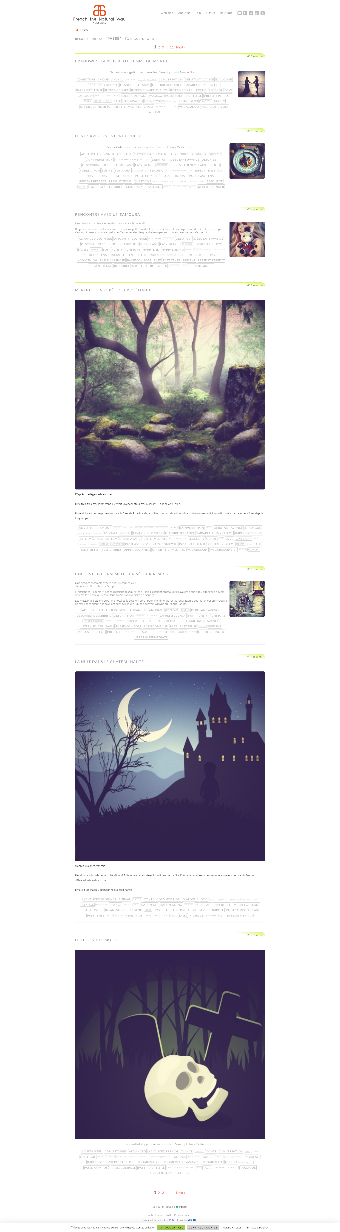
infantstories (147, 255)
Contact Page (155, 1215)
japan (164, 255)
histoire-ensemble (176, 170)
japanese (172, 255)
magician (93, 544)
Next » (181, 47)
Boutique (226, 12)
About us (184, 12)
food (216, 165)
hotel (109, 621)
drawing (141, 615)
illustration (120, 621)
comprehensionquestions (132, 159)
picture (203, 626)
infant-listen (122, 255)
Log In (169, 72)
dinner (111, 1157)
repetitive (153, 915)
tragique (196, 915)
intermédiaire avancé (149, 90)
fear (255, 899)
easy (129, 165)
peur (109, 915)
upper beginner (93, 106)
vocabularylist (215, 106)
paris (110, 626)
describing (91, 165)
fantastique (235, 899)
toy (184, 266)
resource (215, 181)
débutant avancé (200, 79)
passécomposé (161, 95)
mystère (100, 96)
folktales (102, 904)
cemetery (199, 1151)
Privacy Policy (182, 1215)
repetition (135, 915)
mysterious (113, 96)
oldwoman (128, 176)
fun (97, 170)
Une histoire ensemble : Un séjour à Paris (121, 574)
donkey (145, 244)
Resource (257, 56)
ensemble (162, 165)
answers (140, 154)
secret (98, 101)
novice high (164, 910)
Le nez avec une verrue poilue (109, 136)
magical (83, 544)
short (93, 186)
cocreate (215, 154)
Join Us (195, 72)
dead (247, 1151)
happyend (151, 249)
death (255, 1151)
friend (96, 249)
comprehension (100, 159)
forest (86, 170)
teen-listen (90, 549)
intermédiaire (117, 90)
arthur (117, 528)
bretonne (152, 79)
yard (251, 915)
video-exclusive (166, 106)
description (113, 165)
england (98, 533)
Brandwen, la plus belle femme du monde (121, 61)
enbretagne (96, 85)
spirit (174, 915)
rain (134, 632)
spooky (107, 101)
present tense (120, 181)
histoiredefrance (167, 84)
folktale (111, 84)
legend (201, 90)
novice (93, 176)
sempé (160, 632)
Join (198, 12)
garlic (136, 170)
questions (143, 181)
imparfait (192, 84)
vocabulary (189, 106)
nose (220, 170)
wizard (242, 549)
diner (101, 1157)
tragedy (206, 101)
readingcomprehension (191, 181)
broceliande (162, 528)
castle (174, 527)
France (126, 84)
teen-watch (133, 101)
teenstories (155, 101)
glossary (142, 84)
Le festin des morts (97, 940)
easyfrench (145, 165)
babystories (179, 154)
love (229, 90)
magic (257, 538)
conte (149, 899)
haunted (189, 905)
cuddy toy (169, 238)
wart (147, 191)
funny (107, 170)
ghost (127, 904)
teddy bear (174, 266)
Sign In (210, 12)
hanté (136, 905)
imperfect (211, 84)
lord (221, 539)
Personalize (232, 1227)
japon (182, 255)
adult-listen (93, 610)
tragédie (218, 1167)
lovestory (86, 95)
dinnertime (122, 1157)
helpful (198, 249)
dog (204, 899)
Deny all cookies (203, 1227)
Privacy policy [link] (258, 1227)
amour (103, 79)
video (148, 106)
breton (142, 79)
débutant (160, 159)
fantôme (246, 899)
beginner (199, 154)
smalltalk (154, 186)
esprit (213, 899)
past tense (194, 95)
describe (209, 159)
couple (185, 610)
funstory (123, 170)
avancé (186, 1151)
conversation (171, 79)
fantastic (222, 899)
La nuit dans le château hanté (109, 661)
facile (203, 165)
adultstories (116, 610)
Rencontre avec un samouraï (108, 214)
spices (186, 187)
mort (242, 1162)
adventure (86, 79)
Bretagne (131, 79)
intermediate (181, 90)
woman (155, 111)
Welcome (167, 12)
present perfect (218, 95)
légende (216, 90)
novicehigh (111, 176)
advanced (138, 610)
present (189, 260)
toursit (193, 632)
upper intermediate (125, 106)
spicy (193, 187)
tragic (220, 101)
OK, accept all (171, 1227)
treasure (212, 915)
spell (249, 544)
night (148, 910)
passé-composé (134, 95)
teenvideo (172, 101)
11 (172, 47)
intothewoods (178, 538)
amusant (124, 154)
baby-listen (157, 154)
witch (155, 191)
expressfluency (183, 165)
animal (117, 79)
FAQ (168, 1215)
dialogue (224, 79)
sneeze (167, 187)
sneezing (177, 187)
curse (209, 528)
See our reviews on (170, 1206)
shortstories (111, 186)
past (179, 95)
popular (119, 915)
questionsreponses (164, 181)
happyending (152, 170)
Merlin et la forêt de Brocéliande (114, 290)
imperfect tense (90, 90)
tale (118, 101)
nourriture (196, 255)
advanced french (163, 1151)
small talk (134, 186)
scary (88, 101)
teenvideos (189, 101)
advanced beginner (98, 154)
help (189, 249)
